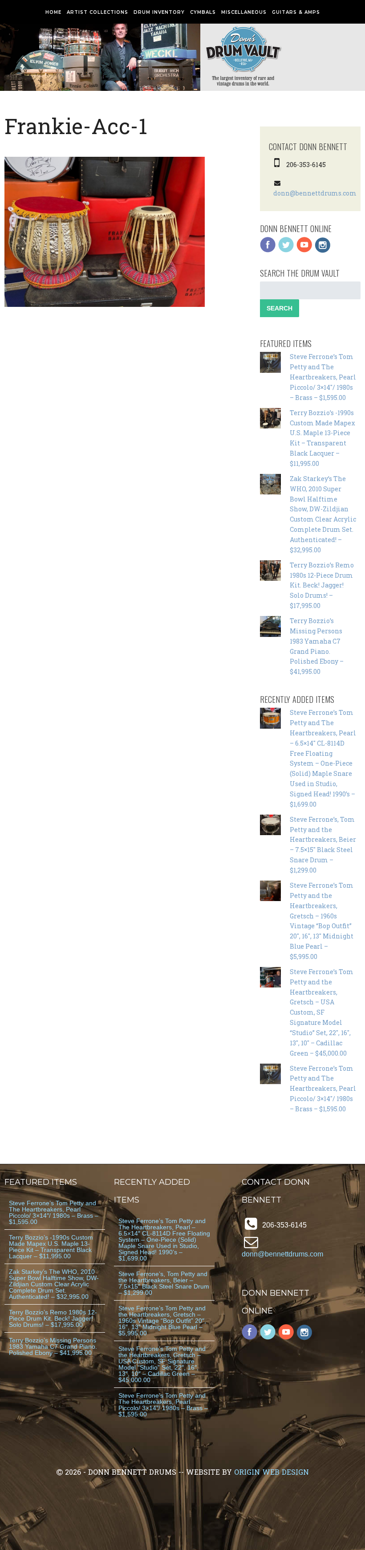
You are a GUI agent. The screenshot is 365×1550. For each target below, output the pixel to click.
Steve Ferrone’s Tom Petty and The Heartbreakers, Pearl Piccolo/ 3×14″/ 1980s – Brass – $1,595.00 (323, 376)
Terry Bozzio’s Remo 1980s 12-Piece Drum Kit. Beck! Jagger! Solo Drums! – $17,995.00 (322, 585)
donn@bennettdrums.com (315, 193)
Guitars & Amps (296, 12)
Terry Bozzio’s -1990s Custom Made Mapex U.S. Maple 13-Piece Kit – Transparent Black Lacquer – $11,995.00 (51, 1247)
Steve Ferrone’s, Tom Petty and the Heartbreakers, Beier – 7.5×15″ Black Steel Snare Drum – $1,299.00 (163, 1283)
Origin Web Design (271, 1472)
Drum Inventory (159, 12)
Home (53, 12)
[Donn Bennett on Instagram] (323, 250)
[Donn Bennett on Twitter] (286, 250)
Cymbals (203, 12)
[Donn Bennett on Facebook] (268, 250)
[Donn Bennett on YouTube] (304, 250)
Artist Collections (97, 12)
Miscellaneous (244, 12)
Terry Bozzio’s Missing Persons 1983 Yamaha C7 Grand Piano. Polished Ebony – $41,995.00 (53, 1346)
